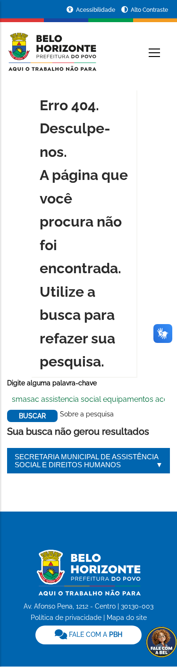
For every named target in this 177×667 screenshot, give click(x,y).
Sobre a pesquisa (87, 414)
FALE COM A (94, 634)
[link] (88, 635)
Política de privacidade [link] (66, 617)
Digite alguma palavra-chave (52, 383)
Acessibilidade (96, 10)
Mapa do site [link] (127, 617)
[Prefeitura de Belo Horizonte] (51, 46)
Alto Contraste (149, 10)
